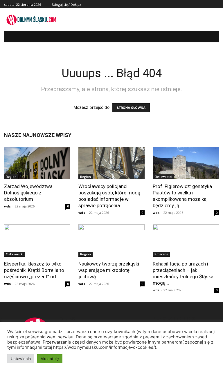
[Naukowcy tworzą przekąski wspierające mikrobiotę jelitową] (111, 240)
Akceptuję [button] (50, 358)
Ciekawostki (163, 177)
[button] (210, 37)
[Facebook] (202, 4)
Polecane (161, 254)
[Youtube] (215, 4)
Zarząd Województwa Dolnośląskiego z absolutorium (28, 192)
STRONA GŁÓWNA (131, 108)
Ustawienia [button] (21, 358)
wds (7, 206)
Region (11, 177)
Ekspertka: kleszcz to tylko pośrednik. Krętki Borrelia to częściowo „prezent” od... (34, 270)
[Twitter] (209, 4)
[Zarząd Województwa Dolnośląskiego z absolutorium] (37, 163)
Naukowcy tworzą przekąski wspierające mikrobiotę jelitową (108, 270)
